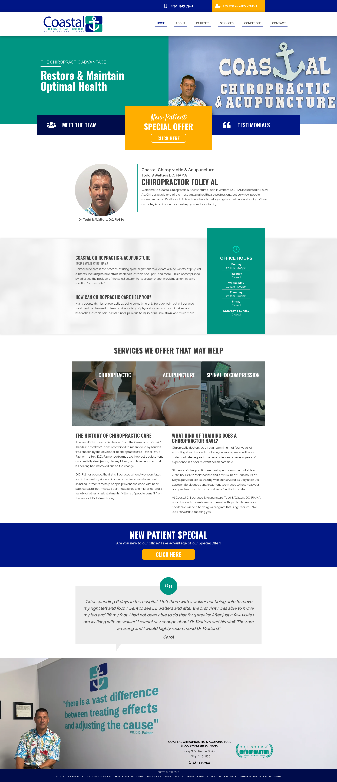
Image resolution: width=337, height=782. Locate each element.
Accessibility (75, 776)
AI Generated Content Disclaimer (260, 776)
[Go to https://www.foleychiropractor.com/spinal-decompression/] (233, 393)
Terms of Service (197, 776)
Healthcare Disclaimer (129, 776)
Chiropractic (98, 442)
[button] (168, 138)
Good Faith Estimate (224, 776)
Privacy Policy (174, 776)
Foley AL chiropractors (162, 204)
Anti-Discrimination (99, 776)
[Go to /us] (81, 125)
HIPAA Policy (154, 776)
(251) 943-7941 (199, 762)
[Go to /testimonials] (256, 125)
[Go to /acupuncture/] (168, 393)
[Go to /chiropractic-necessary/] (104, 393)
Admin (60, 776)
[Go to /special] (238, 6)
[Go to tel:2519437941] (186, 6)
